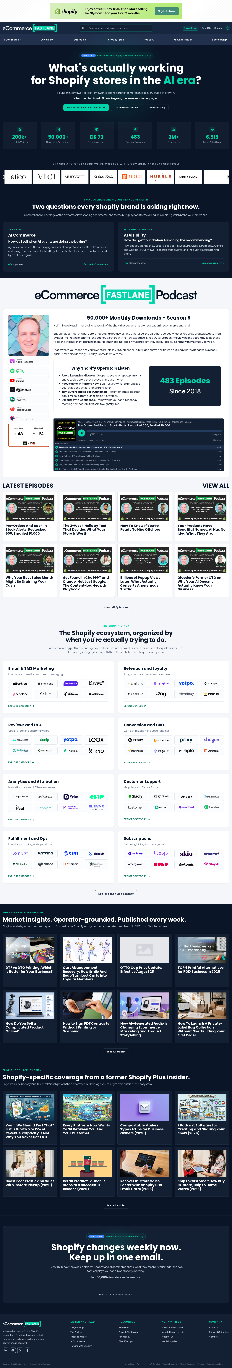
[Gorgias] (161, 796)
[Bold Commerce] (161, 864)
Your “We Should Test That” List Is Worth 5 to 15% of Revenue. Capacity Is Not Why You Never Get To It (30, 1131)
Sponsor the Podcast (172, 1327)
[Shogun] (212, 740)
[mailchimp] (71, 694)
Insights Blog (77, 1327)
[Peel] (20, 807)
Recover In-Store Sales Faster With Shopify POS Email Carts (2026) (141, 1185)
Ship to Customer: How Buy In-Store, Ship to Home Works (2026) (201, 1185)
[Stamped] (212, 683)
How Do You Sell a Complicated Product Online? (25, 1027)
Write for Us (167, 1336)
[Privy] (186, 740)
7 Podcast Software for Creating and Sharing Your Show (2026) (201, 1129)
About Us (206, 28)
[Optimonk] (212, 750)
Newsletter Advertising (173, 1332)
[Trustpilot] (71, 750)
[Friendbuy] (186, 694)
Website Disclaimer (170, 1364)
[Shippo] (46, 864)
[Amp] (96, 796)
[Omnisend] (46, 683)
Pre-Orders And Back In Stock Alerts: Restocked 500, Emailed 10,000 (26, 530)
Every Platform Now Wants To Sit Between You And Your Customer (86, 1129)
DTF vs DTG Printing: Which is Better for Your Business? (29, 970)
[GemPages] (136, 750)
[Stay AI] (212, 864)
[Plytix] (20, 853)
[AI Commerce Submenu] (21, 39)
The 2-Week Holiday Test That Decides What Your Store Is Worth (84, 530)
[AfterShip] (71, 864)
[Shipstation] (20, 864)
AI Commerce (11, 39)
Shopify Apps (116, 39)
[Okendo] (20, 740)
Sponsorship (219, 39)
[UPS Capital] (96, 864)
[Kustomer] (136, 807)
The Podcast (76, 1332)
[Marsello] (136, 694)
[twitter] (20, 1350)
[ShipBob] (96, 853)
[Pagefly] (161, 750)
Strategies (80, 39)
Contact (218, 28)
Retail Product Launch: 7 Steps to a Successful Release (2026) (84, 1185)
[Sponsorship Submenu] (229, 39)
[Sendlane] (20, 694)
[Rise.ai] (212, 694)
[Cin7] (71, 853)
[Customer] (96, 694)
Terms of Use (129, 1364)
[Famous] (212, 796)
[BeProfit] (71, 807)
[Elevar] (96, 807)
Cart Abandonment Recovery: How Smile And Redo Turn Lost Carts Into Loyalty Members (85, 973)
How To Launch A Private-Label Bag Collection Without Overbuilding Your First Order (201, 1029)
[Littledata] (46, 807)
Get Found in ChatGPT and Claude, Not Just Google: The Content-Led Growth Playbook (86, 583)
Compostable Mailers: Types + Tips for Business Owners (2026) (142, 1129)
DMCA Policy (155, 1364)
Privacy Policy (142, 1364)
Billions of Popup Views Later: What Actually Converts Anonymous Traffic (140, 583)
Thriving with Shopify (81, 1345)
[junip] (46, 740)
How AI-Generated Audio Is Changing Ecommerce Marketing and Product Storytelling (144, 1029)
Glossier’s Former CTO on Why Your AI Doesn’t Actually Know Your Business (199, 583)
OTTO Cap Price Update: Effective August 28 (141, 970)
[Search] (83, 28)
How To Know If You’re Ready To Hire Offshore (140, 528)
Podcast (149, 39)
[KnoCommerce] (96, 750)
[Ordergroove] (136, 864)
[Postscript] (71, 683)
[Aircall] (161, 807)
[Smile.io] (136, 683)
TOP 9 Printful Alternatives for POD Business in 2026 (201, 970)
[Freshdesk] (212, 807)
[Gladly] (136, 796)
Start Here (124, 1327)
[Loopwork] (161, 853)
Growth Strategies (128, 1332)
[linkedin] (5, 1350)
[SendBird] (186, 807)
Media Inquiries (169, 1341)
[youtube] (13, 1350)
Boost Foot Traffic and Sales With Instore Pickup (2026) (30, 1183)
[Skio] (186, 853)
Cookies (200, 1364)
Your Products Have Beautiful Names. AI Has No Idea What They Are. (201, 530)
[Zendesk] (186, 796)
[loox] (96, 740)
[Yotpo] (186, 683)
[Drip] (46, 694)
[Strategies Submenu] (88, 39)
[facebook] (27, 1350)
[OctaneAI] (161, 740)
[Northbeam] (46, 796)
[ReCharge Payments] (136, 853)
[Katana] (46, 853)
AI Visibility (47, 39)
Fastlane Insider (183, 39)
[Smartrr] (212, 853)
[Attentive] (20, 683)
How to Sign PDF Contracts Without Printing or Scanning (86, 1027)
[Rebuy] (136, 740)
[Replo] (186, 750)
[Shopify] (116, 11)
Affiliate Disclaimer (187, 1364)
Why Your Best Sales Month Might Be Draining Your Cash (29, 581)
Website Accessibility (215, 1364)
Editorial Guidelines (219, 1332)
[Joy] (161, 694)
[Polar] (71, 797)
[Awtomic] (186, 864)
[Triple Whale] (20, 796)
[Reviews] (46, 750)
